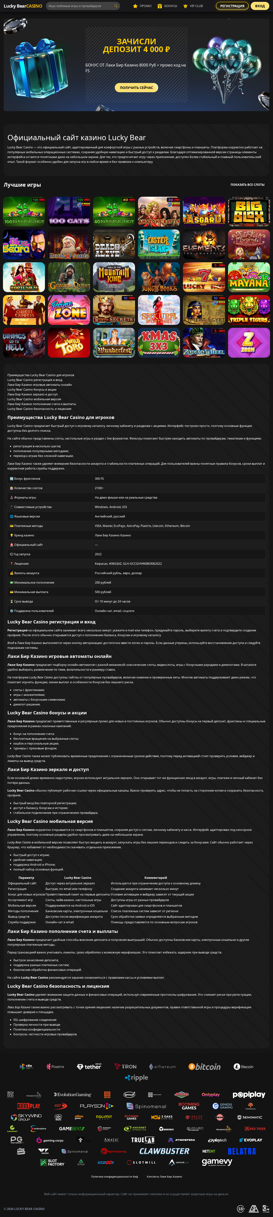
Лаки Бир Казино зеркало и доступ (32, 394)
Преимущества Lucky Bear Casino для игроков (40, 375)
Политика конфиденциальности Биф (114, 1176)
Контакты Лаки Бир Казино (164, 1176)
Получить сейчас (136, 87)
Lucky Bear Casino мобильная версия (34, 399)
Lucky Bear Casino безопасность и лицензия (39, 409)
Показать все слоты (248, 185)
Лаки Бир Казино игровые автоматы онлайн (39, 385)
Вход (260, 6)
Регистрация (232, 6)
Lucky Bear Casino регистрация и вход (34, 380)
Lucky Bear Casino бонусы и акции (31, 389)
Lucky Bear (23, 6)
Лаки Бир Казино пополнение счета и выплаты (41, 404)
